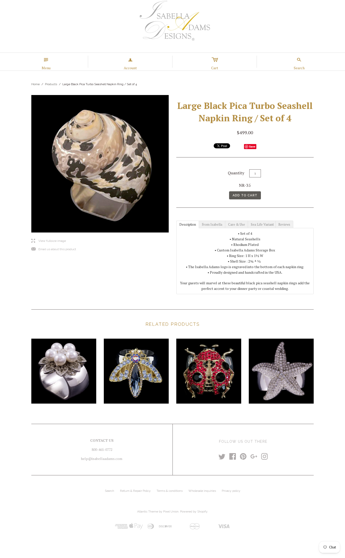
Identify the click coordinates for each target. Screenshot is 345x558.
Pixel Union (171, 511)
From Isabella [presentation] (212, 224)
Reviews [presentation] (284, 224)
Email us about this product (53, 249)
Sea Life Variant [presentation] (263, 224)
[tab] (187, 224)
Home (35, 84)
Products (51, 84)
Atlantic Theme (147, 511)
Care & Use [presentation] (236, 224)
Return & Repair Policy (135, 491)
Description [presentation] (187, 224)
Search (109, 491)
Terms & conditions (170, 491)
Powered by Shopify (193, 511)
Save (252, 146)
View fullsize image (48, 241)
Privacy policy (231, 491)
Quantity (236, 173)
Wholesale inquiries (202, 491)
